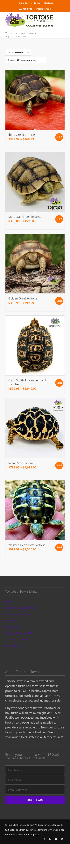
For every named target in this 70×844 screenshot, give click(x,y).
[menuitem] (24, 3)
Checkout (10, 620)
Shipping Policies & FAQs (19, 633)
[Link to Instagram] (50, 839)
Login (37, 2)
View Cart (24, 2)
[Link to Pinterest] (62, 839)
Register (48, 2)
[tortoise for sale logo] (29, 20)
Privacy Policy (13, 646)
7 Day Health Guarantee (19, 607)
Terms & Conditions (16, 639)
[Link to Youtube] (56, 839)
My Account (12, 627)
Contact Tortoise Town (18, 614)
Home (8, 601)
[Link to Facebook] (44, 839)
